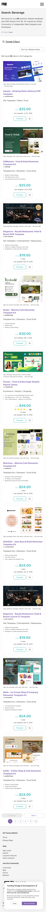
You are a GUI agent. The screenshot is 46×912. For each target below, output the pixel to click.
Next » (34, 815)
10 (36, 821)
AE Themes (4, 32)
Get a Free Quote (29, 903)
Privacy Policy (8, 840)
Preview (19, 118)
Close (14, 903)
